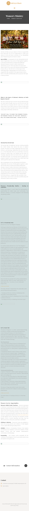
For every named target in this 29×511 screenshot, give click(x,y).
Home (8, 18)
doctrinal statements (23, 415)
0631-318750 (5, 486)
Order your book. (5, 286)
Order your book (5, 393)
